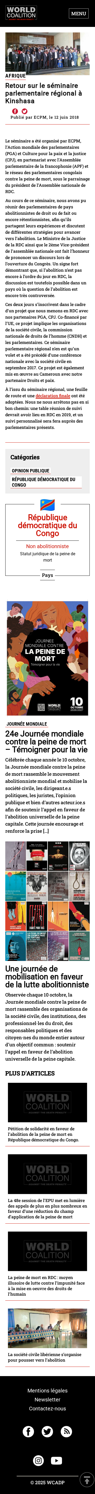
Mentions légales (47, 1390)
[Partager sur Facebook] (15, 111)
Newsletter (47, 1399)
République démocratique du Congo (43, 482)
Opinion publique (30, 470)
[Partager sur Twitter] (24, 111)
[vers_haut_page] (87, 1480)
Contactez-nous (47, 1408)
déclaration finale (53, 395)
